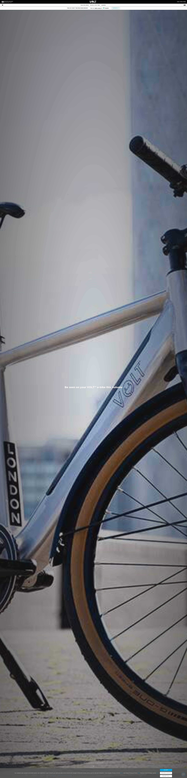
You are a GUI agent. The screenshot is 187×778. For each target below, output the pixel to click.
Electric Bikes (85, 5)
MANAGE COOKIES (166, 773)
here (121, 773)
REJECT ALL (166, 776)
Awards (103, 5)
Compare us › (116, 8)
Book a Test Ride (95, 5)
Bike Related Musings (89, 762)
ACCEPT (166, 770)
